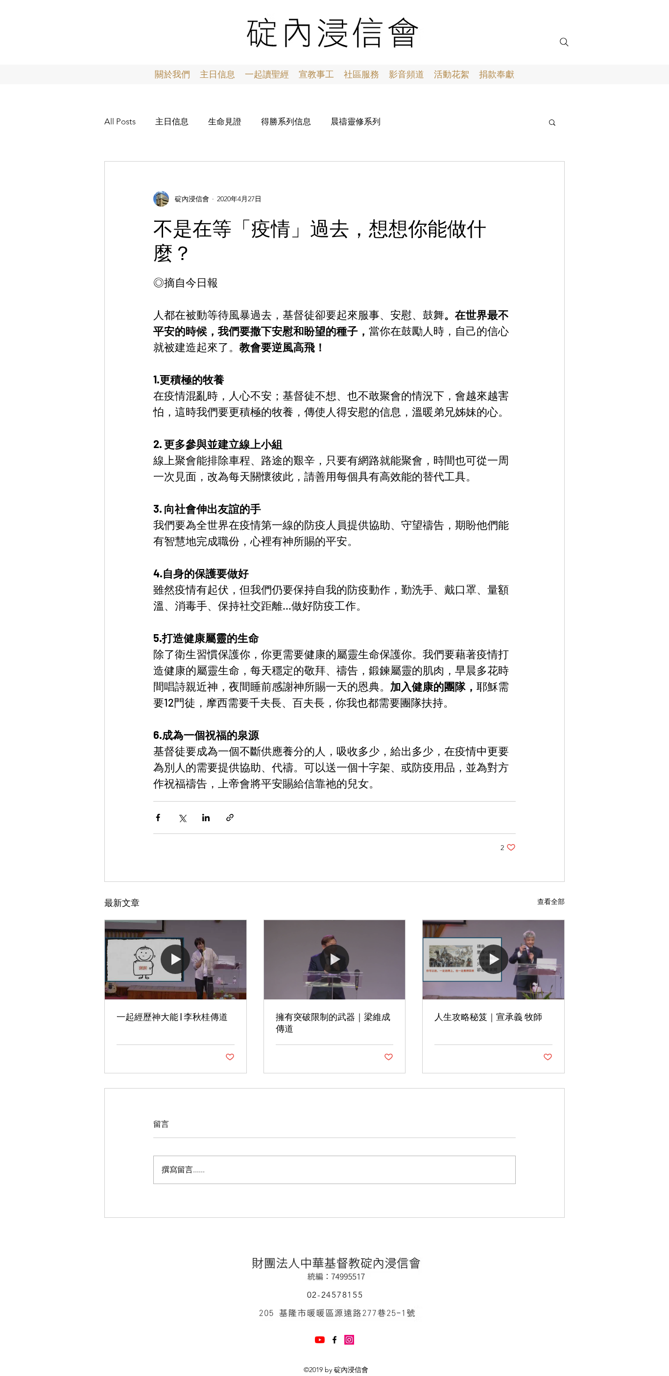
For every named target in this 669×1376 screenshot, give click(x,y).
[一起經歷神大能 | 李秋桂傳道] (175, 959)
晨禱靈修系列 (356, 121)
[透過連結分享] (230, 817)
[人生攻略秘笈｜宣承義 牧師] (493, 959)
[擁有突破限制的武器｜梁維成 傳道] (335, 959)
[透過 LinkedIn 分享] (206, 817)
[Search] (564, 42)
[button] (552, 122)
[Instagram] (349, 1340)
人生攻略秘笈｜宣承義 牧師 (488, 1016)
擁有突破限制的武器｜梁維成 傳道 (333, 1022)
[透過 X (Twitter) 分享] (182, 817)
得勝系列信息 (286, 121)
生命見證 (224, 121)
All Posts (120, 121)
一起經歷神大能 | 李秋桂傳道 (172, 1016)
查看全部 (551, 901)
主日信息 (172, 121)
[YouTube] (320, 1340)
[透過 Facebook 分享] (158, 817)
